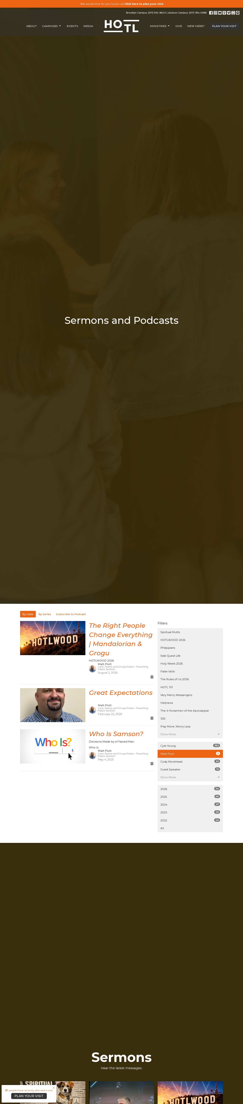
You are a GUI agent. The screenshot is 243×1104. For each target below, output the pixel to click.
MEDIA (88, 26)
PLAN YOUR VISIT (224, 26)
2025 (189, 796)
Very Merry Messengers (176, 695)
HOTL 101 (166, 687)
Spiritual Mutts (170, 632)
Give (178, 26)
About (31, 26)
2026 (189, 789)
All (162, 828)
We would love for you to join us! (122, 4)
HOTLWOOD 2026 (172, 640)
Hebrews (166, 702)
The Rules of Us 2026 (174, 679)
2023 (189, 812)
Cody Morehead (189, 761)
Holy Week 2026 (171, 663)
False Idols (167, 671)
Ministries (158, 26)
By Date (27, 614)
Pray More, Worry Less (175, 726)
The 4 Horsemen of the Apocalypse (184, 710)
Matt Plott (189, 753)
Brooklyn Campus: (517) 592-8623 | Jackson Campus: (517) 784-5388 (166, 12)
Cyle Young (189, 745)
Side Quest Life (170, 655)
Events (72, 26)
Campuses (50, 26)
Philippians (167, 647)
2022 (189, 820)
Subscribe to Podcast (71, 614)
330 (162, 718)
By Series (44, 614)
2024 (189, 804)
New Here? (196, 26)
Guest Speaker (189, 769)
